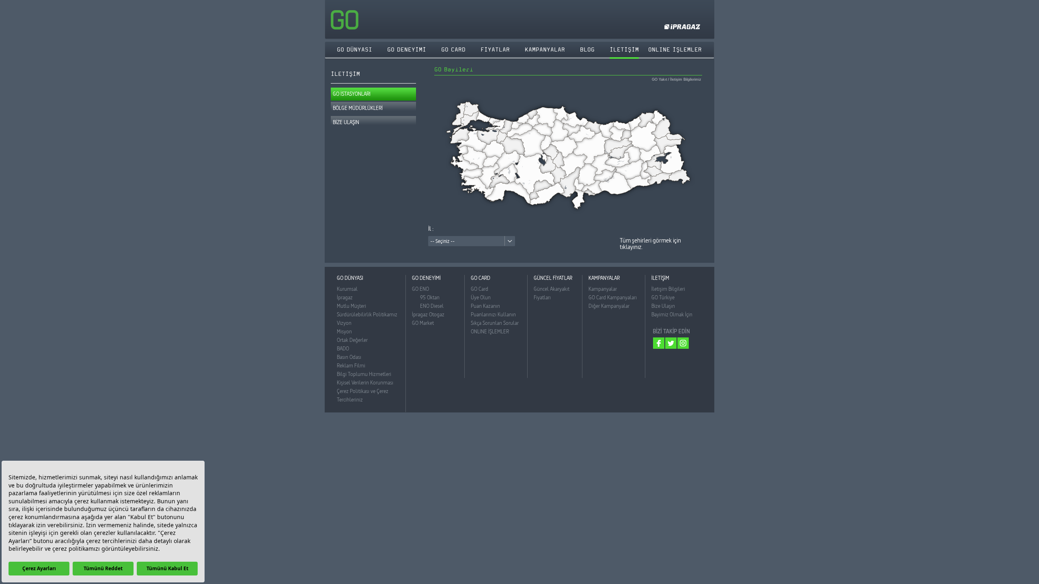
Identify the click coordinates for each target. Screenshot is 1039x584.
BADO (343, 348)
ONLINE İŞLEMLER (490, 331)
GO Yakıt (659, 80)
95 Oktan (430, 297)
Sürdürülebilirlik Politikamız (367, 314)
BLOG (587, 49)
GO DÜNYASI (354, 49)
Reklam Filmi (351, 365)
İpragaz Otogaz (428, 314)
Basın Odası (349, 357)
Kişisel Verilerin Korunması (365, 382)
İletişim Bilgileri (668, 288)
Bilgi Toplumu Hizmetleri (364, 374)
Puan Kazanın (485, 305)
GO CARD (453, 49)
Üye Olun (481, 297)
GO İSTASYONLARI (352, 93)
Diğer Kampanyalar (608, 305)
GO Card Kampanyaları (612, 297)
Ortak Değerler (352, 340)
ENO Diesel (432, 305)
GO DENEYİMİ (406, 49)
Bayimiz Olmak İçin (671, 314)
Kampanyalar (602, 288)
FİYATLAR (495, 49)
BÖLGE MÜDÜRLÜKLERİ (358, 108)
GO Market (423, 322)
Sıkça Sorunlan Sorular (495, 322)
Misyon (344, 331)
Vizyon (344, 322)
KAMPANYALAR (545, 49)
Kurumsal (347, 288)
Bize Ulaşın (663, 305)
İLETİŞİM (624, 49)
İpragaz (345, 297)
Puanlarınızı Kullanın (493, 314)
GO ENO (420, 288)
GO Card (479, 288)
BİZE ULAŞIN (346, 122)
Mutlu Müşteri (351, 305)
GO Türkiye (663, 297)
